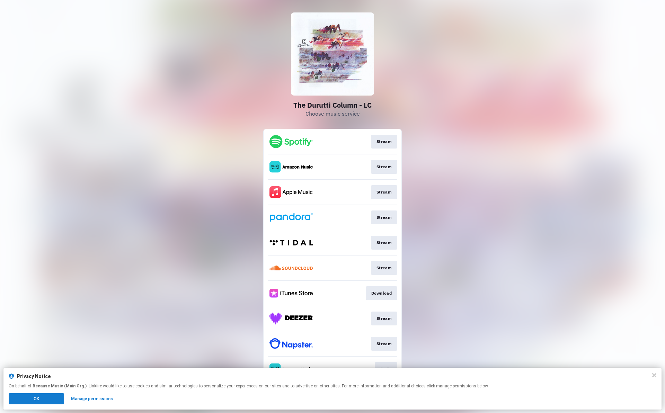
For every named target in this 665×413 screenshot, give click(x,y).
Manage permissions (92, 398)
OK (36, 398)
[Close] (654, 375)
